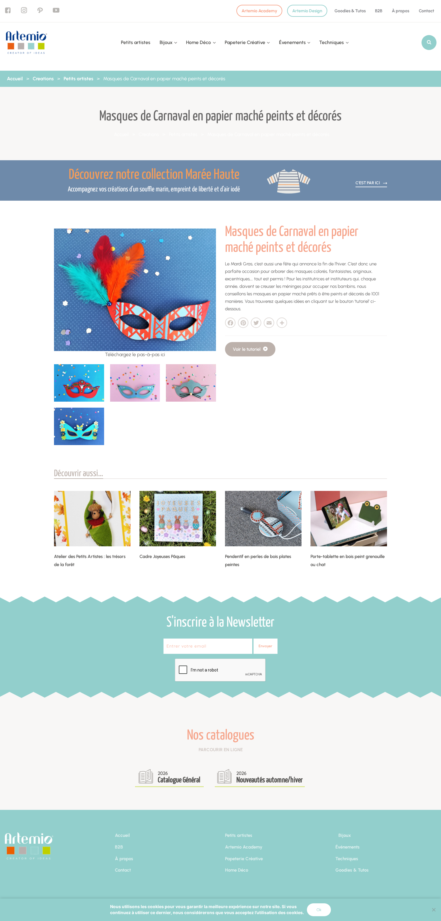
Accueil (15, 78)
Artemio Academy (259, 10)
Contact (426, 10)
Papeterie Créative (245, 42)
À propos (400, 10)
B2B (378, 10)
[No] (433, 910)
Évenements (292, 42)
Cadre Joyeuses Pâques (162, 556)
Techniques (331, 42)
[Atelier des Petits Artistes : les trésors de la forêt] (92, 518)
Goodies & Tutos (350, 10)
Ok (318, 910)
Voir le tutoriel (247, 349)
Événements (347, 847)
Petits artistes (135, 42)
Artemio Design (307, 10)
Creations (43, 78)
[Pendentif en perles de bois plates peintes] (263, 518)
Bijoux (166, 42)
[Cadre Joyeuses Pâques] (178, 518)
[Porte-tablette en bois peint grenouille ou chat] (348, 518)
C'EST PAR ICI (368, 182)
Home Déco (198, 42)
